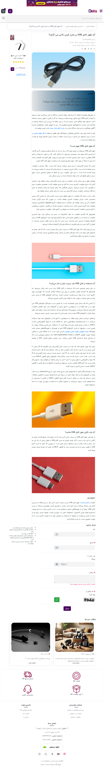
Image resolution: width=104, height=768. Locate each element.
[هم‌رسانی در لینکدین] (91, 48)
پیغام (91, 572)
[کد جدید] (56, 599)
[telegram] (52, 754)
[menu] (101, 11)
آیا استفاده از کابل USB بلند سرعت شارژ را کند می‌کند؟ (67, 101)
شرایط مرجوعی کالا (26, 710)
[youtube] (58, 754)
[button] (12, 69)
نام (94, 529)
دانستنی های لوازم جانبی (74, 26)
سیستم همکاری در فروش (75, 710)
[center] (3, 18)
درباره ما (26, 717)
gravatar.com (28, 538)
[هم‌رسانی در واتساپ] (94, 48)
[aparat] (64, 754)
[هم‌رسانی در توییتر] (85, 48)
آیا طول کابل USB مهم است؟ (78, 98)
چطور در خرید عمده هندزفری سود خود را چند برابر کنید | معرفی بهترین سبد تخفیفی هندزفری (74, 659)
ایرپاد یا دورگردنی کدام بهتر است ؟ (37, 658)
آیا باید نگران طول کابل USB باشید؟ (75, 104)
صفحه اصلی (90, 26)
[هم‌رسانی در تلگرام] (88, 48)
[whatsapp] (46, 754)
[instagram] (39, 754)
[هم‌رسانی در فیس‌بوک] (82, 48)
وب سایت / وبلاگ (91, 558)
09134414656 (51, 736)
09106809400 (51, 740)
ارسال (67, 608)
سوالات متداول (76, 717)
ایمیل (91, 542)
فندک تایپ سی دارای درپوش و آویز (18, 56)
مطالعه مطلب (75, 663)
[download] (52, 747)
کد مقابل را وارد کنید (90, 593)
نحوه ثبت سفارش (76, 713)
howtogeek (87, 39)
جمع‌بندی (87, 107)
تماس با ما (26, 713)
